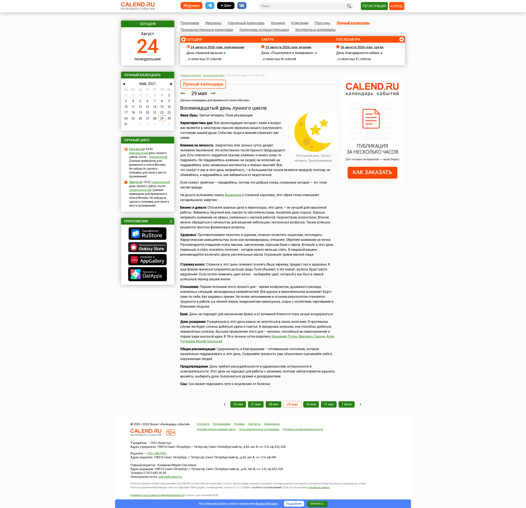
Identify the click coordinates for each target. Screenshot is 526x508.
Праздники (189, 23)
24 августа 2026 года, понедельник (217, 47)
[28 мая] (182, 93)
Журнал (191, 5)
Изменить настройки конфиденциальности (157, 495)
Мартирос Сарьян (312, 336)
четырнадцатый (140, 190)
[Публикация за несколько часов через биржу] (372, 184)
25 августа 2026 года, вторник (288, 47)
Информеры (272, 423)
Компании (299, 23)
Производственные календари (206, 30)
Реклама (239, 423)
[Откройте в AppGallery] (147, 260)
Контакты (254, 423)
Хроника (278, 23)
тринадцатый (158, 157)
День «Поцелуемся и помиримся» (287, 53)
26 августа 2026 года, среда (361, 47)
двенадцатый (138, 153)
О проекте (203, 423)
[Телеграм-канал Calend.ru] (209, 5)
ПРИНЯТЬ (317, 503)
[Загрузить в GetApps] (147, 274)
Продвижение (222, 423)
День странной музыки (204, 53)
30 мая (311, 404)
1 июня (347, 404)
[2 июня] (360, 404)
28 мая (273, 404)
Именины (213, 23)
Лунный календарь (353, 23)
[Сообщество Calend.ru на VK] (241, 5)
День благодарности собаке (357, 53)
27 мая (256, 404)
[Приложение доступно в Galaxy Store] (147, 247)
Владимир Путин (284, 336)
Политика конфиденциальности (303, 429)
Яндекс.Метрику (267, 503)
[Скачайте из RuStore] (147, 234)
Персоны (322, 23)
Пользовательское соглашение (259, 429)
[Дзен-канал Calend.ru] (225, 5)
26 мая (238, 404)
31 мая (328, 404)
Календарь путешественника (264, 30)
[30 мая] (213, 93)
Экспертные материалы (315, 30)
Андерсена (233, 195)
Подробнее (294, 503)
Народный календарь (246, 23)
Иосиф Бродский (209, 341)
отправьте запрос (318, 487)
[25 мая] (224, 404)
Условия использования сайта (216, 429)
